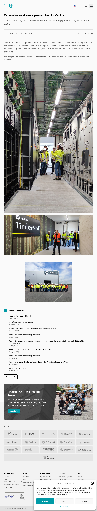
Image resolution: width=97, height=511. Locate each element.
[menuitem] (75, 6)
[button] (92, 483)
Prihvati (45, 501)
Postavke (84, 501)
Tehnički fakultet (28, 33)
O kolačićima (64, 506)
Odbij (64, 501)
